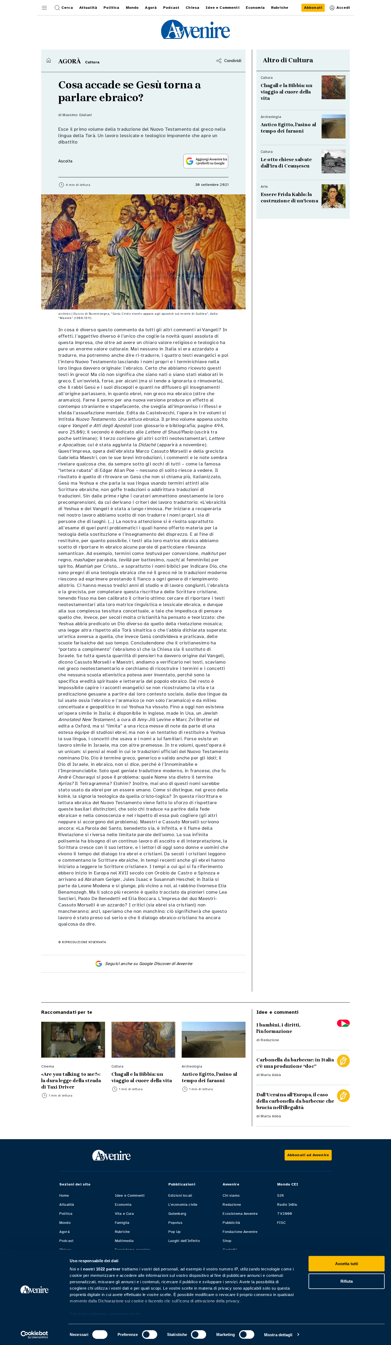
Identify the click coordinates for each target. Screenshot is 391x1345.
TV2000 (284, 1213)
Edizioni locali (180, 1195)
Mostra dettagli (278, 1334)
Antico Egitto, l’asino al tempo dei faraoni (288, 128)
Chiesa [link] (192, 7)
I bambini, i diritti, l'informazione (278, 1028)
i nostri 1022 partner (101, 1269)
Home (64, 1195)
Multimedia (124, 1240)
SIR (280, 1195)
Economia (123, 1204)
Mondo (65, 1222)
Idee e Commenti (129, 1195)
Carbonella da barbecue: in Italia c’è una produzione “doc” (295, 1063)
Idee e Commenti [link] (222, 7)
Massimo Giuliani (77, 115)
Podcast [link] (171, 7)
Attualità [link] (88, 7)
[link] (313, 8)
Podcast (66, 1240)
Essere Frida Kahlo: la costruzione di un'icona (289, 197)
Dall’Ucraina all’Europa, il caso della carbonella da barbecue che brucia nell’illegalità (295, 1101)
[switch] (149, 1334)
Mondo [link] (132, 7)
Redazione (270, 1040)
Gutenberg (177, 1213)
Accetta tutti (346, 1263)
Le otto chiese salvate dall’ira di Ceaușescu (287, 163)
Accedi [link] (343, 7)
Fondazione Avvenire (240, 1231)
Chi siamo (231, 1195)
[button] (44, 8)
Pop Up (174, 1231)
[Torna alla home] (48, 60)
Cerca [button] (67, 7)
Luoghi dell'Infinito (184, 1240)
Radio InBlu (287, 1204)
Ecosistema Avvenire (240, 1213)
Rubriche (122, 1231)
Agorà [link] (151, 7)
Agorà (64, 1231)
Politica (65, 1213)
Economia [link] (255, 7)
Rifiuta (346, 1281)
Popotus (175, 1222)
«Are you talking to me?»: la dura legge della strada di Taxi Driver (71, 1080)
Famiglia (122, 1222)
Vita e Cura (124, 1213)
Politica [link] (111, 7)
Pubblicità (231, 1222)
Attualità (66, 1204)
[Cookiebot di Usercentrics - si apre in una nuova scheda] (34, 1335)
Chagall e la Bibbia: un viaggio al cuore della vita (287, 92)
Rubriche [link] (279, 7)
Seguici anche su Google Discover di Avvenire (148, 963)
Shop (227, 1240)
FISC (281, 1222)
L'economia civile (183, 1204)
